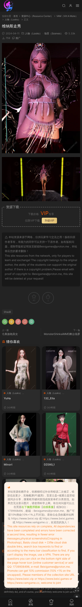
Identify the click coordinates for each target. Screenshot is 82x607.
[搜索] (63, 5)
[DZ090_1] (61, 434)
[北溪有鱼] (8, 6)
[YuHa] (21, 368)
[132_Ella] (61, 368)
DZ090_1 (49, 464)
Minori (8, 464)
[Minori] (21, 434)
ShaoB (7, 311)
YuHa (7, 398)
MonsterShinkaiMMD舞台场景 (62, 334)
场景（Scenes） (53, 33)
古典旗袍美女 (10, 334)
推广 (18, 38)
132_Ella (49, 398)
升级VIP (49, 220)
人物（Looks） (33, 33)
